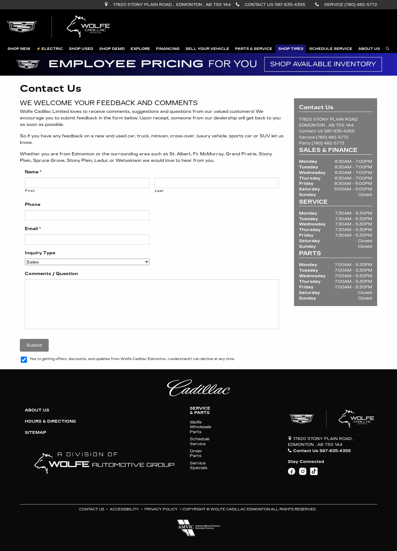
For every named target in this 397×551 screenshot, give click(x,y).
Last (159, 191)
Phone (32, 204)
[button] (19, 49)
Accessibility (124, 509)
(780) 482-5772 (332, 137)
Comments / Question (51, 273)
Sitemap (35, 432)
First (30, 191)
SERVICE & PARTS (200, 410)
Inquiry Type (40, 253)
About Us (37, 410)
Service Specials (198, 465)
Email (33, 228)
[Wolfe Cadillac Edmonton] (59, 26)
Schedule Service (199, 441)
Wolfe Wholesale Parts (200, 427)
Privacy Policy (161, 509)
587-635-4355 (339, 131)
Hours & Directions (50, 421)
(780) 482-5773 (328, 143)
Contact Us (91, 509)
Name (33, 172)
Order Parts (196, 453)
